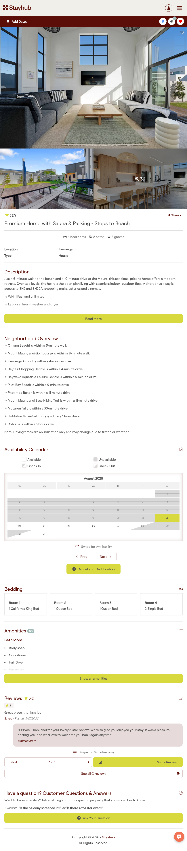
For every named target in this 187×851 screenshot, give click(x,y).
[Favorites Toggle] (180, 21)
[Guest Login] (168, 8)
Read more (93, 318)
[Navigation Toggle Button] (179, 8)
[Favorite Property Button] (182, 32)
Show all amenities (93, 678)
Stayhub (108, 837)
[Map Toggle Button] (163, 21)
